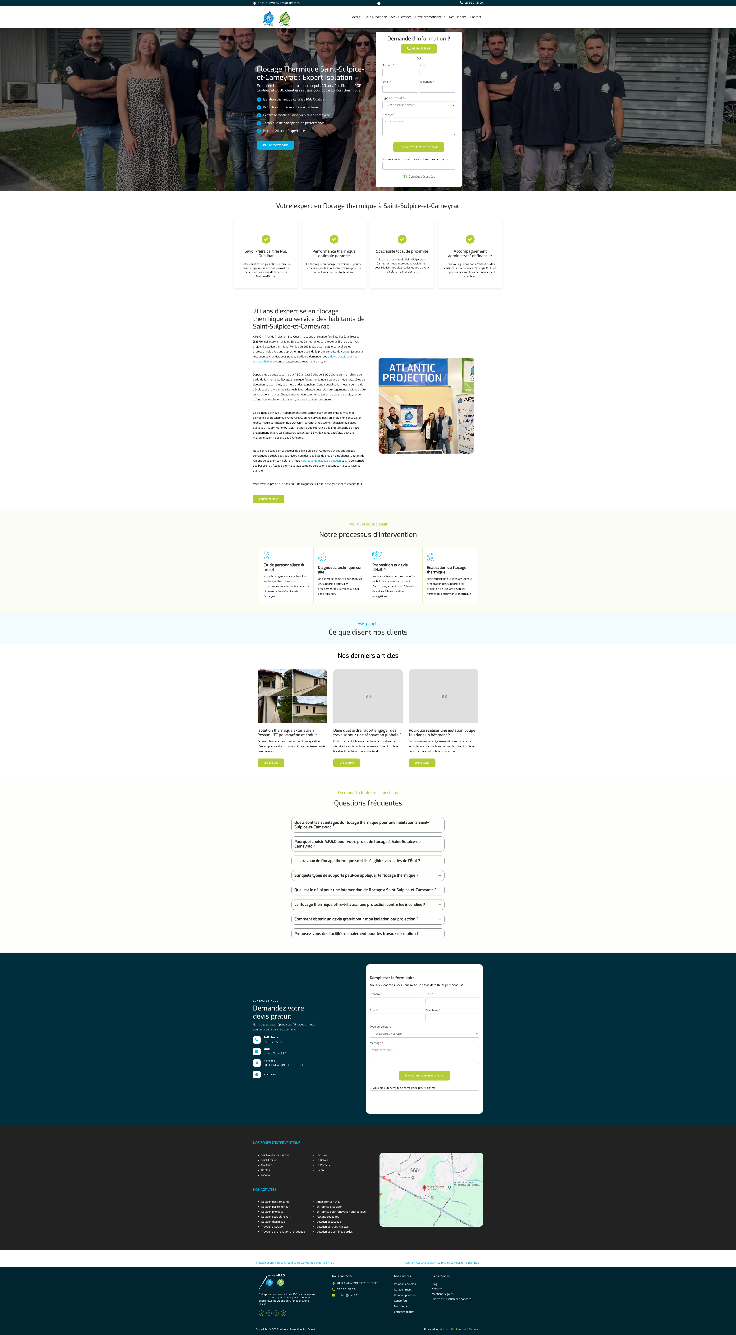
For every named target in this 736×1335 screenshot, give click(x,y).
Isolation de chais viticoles (332, 1227)
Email (386, 82)
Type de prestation (394, 98)
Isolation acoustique (328, 1222)
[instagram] (283, 1313)
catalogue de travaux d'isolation (321, 461)
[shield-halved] (405, 176)
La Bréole (322, 1160)
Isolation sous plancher (275, 1217)
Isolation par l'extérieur (275, 1207)
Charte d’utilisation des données (451, 1299)
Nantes (265, 1170)
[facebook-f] (276, 1313)
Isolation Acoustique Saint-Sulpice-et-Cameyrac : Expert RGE (444, 1263)
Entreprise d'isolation (329, 1207)
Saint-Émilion (269, 1160)
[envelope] (257, 1051)
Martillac (266, 1165)
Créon (320, 1170)
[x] (261, 1313)
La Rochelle (323, 1165)
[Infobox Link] (276, 3)
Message (388, 114)
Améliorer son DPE (328, 1202)
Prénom (388, 65)
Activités (437, 1289)
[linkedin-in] (269, 1313)
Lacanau (266, 1175)
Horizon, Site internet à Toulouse (460, 1329)
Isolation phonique (272, 1212)
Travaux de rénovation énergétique (283, 1232)
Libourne (321, 1155)
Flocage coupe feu (327, 1217)
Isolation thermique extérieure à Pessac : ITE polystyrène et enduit (287, 733)
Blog (434, 1284)
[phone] (257, 1040)
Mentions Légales (442, 1294)
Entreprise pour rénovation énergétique (341, 1212)
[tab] (368, 825)
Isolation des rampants (275, 1202)
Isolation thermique (273, 1222)
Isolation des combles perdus (334, 1232)
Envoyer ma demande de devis (418, 147)
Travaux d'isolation (272, 1227)
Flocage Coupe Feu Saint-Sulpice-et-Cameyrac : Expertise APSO (293, 1263)
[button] (471, 2)
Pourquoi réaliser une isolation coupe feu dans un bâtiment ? (442, 733)
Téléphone (427, 82)
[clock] (257, 1074)
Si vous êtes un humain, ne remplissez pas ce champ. (415, 159)
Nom (423, 65)
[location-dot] (257, 1063)
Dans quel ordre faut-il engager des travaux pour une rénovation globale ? (367, 733)
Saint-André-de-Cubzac (275, 1155)
